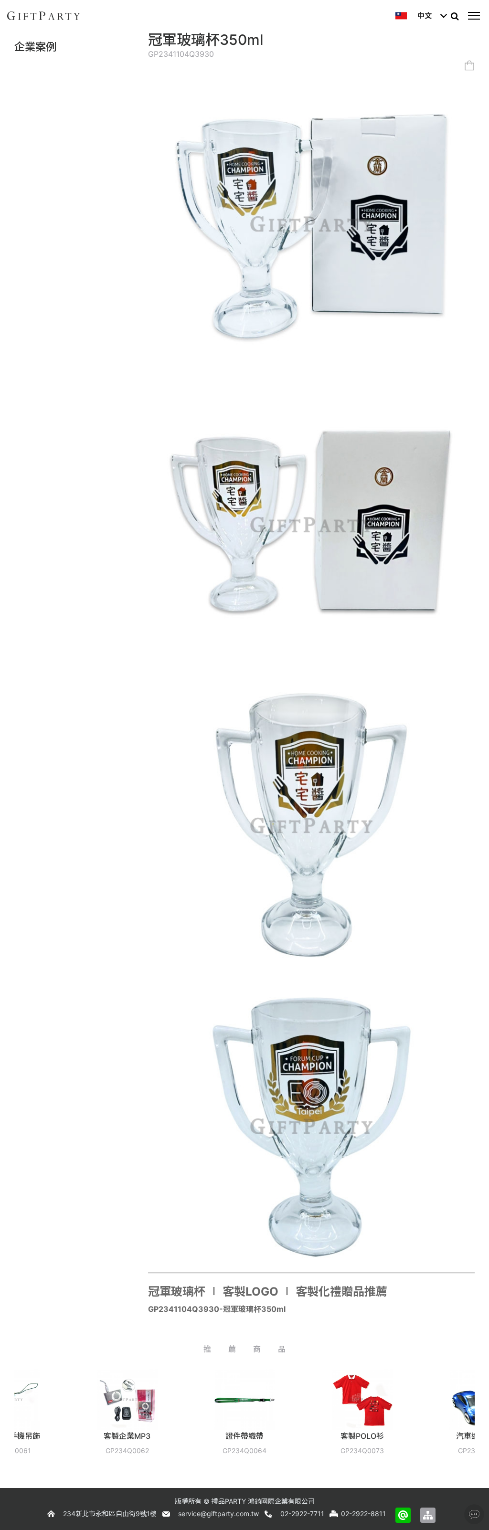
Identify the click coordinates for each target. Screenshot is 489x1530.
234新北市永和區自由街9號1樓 (110, 1513)
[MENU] (474, 16)
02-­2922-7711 (302, 1513)
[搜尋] (454, 16)
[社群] (474, 1514)
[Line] (403, 1515)
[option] (69, 1419)
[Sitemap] (428, 1515)
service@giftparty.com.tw (218, 1513)
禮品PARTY (229, 1501)
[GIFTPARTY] (43, 16)
